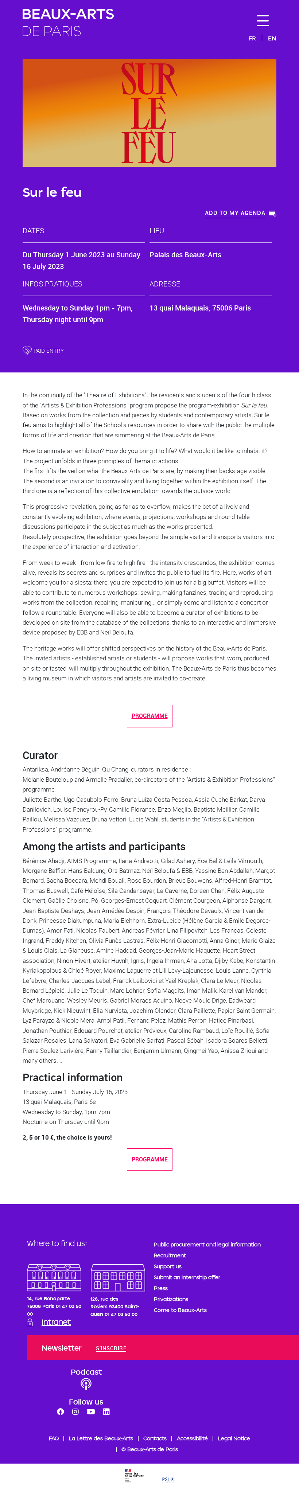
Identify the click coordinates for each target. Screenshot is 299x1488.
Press (161, 1288)
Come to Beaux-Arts (180, 1310)
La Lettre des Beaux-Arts (101, 1438)
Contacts (155, 1438)
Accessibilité (192, 1438)
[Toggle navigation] (262, 20)
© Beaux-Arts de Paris (149, 1449)
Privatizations (171, 1299)
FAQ (54, 1438)
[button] (240, 213)
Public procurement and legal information (207, 1244)
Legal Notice (234, 1438)
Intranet (56, 1321)
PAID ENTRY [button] (49, 350)
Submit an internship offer (187, 1277)
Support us (168, 1266)
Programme (150, 716)
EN (272, 38)
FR (252, 38)
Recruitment (170, 1255)
